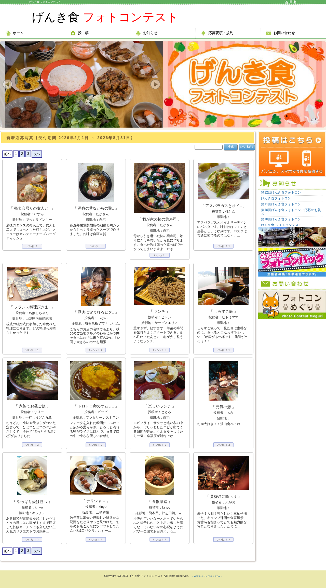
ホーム (18, 33)
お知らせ (150, 33)
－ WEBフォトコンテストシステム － (207, 576)
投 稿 (83, 33)
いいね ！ (32, 246)
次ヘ (36, 154)
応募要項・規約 (220, 33)
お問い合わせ (284, 33)
